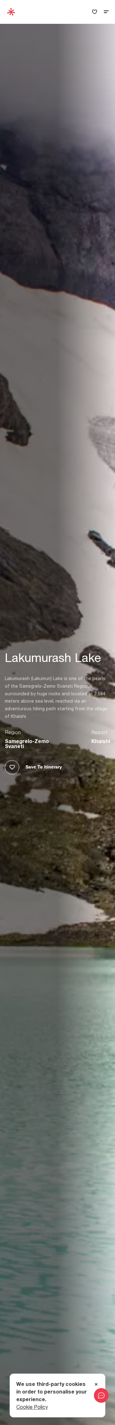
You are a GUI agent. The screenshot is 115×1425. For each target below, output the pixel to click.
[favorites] (94, 12)
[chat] (101, 1395)
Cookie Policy (32, 1407)
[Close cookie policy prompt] (96, 1384)
